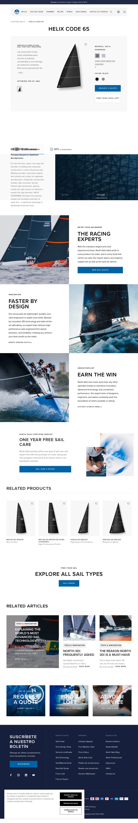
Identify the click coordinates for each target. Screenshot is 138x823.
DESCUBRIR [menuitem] (81, 12)
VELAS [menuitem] (24, 12)
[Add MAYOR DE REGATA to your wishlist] (32, 503)
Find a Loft (60, 774)
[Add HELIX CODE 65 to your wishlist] (86, 44)
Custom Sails (18, 22)
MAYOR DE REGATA (15, 540)
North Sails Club (85, 757)
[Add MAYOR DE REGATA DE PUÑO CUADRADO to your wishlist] (64, 503)
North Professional (114, 757)
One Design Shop (63, 747)
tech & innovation (75, 645)
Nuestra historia (112, 741)
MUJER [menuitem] (60, 12)
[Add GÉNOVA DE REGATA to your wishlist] (128, 503)
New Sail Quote (62, 768)
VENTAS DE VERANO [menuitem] (99, 12)
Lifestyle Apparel (85, 741)
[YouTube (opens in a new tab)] (34, 775)
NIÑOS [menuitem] (70, 12)
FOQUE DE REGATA (79, 540)
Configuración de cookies (70, 811)
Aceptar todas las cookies (71, 796)
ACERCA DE (111, 736)
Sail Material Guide (64, 763)
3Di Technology (62, 757)
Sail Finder (60, 741)
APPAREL (82, 736)
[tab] (61, 149)
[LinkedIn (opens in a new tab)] (26, 775)
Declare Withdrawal (86, 774)
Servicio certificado (64, 752)
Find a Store (83, 752)
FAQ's (108, 768)
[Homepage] (17, 12)
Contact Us (110, 774)
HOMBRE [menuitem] (50, 12)
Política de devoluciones (88, 763)
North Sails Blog (113, 752)
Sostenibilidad (112, 747)
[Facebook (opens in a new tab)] (11, 775)
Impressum (110, 763)
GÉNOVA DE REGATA (112, 540)
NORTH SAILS (62, 736)
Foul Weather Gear (86, 747)
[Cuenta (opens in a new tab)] (124, 11)
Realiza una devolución (88, 768)
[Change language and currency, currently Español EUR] (118, 12)
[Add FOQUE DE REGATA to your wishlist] (96, 503)
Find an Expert (62, 779)
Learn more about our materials (105, 62)
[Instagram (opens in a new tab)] (18, 775)
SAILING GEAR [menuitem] (36, 12)
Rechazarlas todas (71, 803)
